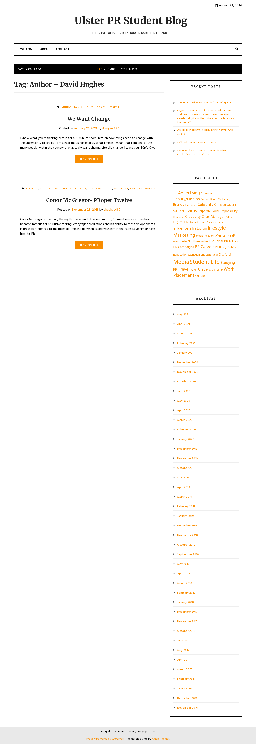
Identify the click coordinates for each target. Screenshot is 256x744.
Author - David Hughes (77, 107)
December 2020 (187, 363)
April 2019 (183, 487)
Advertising (189, 193)
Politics (233, 241)
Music (176, 242)
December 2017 (187, 612)
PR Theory (221, 247)
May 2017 (183, 650)
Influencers (182, 229)
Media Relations (205, 236)
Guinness (211, 222)
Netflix (183, 242)
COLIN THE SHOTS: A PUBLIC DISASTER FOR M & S (205, 132)
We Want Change (89, 119)
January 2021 (185, 353)
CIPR (234, 205)
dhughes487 (110, 128)
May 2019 (183, 478)
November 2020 (187, 372)
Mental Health (226, 236)
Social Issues (212, 255)
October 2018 (186, 545)
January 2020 (185, 439)
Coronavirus (185, 211)
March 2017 (184, 670)
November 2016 (187, 708)
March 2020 (185, 420)
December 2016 (187, 698)
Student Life (205, 262)
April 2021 (183, 324)
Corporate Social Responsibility (217, 211)
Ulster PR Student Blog (131, 20)
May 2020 (183, 401)
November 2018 (187, 535)
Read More (88, 159)
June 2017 (183, 641)
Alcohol (32, 189)
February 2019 (186, 507)
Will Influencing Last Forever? (196, 142)
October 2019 (186, 468)
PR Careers (205, 246)
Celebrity (79, 189)
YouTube (200, 276)
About (45, 49)
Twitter (193, 270)
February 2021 (186, 343)
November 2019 (187, 459)
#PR (175, 194)
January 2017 (185, 689)
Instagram (199, 229)
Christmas (222, 205)
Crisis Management (216, 217)
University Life (210, 269)
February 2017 (186, 679)
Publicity (231, 247)
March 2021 (184, 334)
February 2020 (186, 430)
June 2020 (183, 391)
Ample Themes (160, 739)
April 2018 (183, 574)
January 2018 (185, 602)
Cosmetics (178, 217)
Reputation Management (189, 254)
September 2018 (188, 555)
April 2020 (184, 411)
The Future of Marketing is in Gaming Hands (206, 102)
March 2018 (184, 583)
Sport (134, 189)
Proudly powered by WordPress (105, 739)
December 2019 (187, 449)
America (206, 193)
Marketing (121, 189)
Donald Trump (197, 222)
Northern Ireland (199, 241)
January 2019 (185, 516)
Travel (183, 269)
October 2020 (186, 382)
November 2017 (187, 622)
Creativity (193, 217)
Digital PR (180, 222)
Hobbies (100, 107)
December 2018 (187, 526)
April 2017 (183, 660)
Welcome (27, 49)
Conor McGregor (100, 189)
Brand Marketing (220, 199)
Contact (62, 49)
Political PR (219, 241)
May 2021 (183, 315)
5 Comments (147, 190)
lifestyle (113, 107)
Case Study (191, 205)
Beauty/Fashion (186, 199)
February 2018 (186, 593)
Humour (221, 222)
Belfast (205, 199)
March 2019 (184, 497)
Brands (178, 205)
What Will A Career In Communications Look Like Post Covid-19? (202, 152)
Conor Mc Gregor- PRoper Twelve (89, 200)
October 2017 (186, 631)
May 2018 (183, 564)
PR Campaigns (183, 247)
